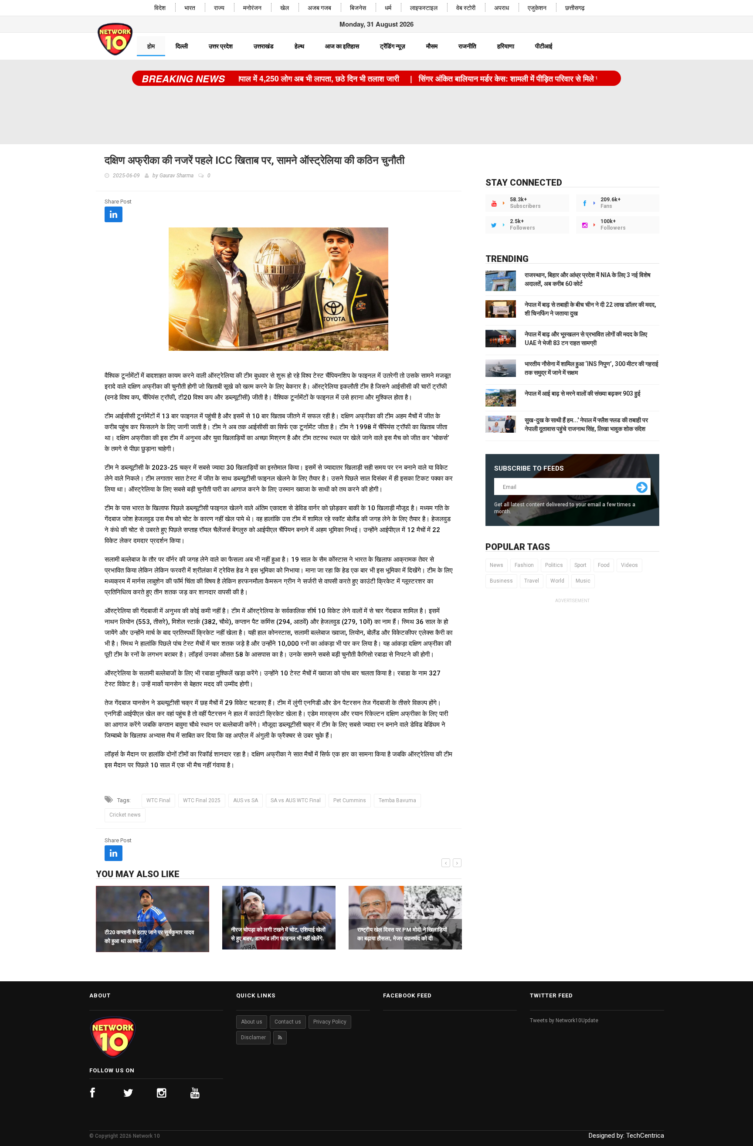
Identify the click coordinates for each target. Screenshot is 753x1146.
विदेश (160, 8)
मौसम (432, 46)
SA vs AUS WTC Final (296, 800)
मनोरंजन (252, 8)
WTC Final (158, 800)
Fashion (524, 565)
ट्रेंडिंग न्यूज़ (392, 46)
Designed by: (626, 1135)
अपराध (501, 8)
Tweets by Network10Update (564, 1020)
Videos (629, 565)
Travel (531, 581)
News (496, 565)
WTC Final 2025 (201, 800)
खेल (284, 8)
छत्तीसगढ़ (575, 8)
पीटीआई (544, 46)
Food (604, 565)
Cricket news (125, 815)
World (557, 581)
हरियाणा (505, 46)
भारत (189, 8)
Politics (554, 565)
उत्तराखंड (264, 46)
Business (501, 581)
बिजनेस (358, 8)
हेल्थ (299, 46)
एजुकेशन (537, 8)
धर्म (388, 8)
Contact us (288, 1022)
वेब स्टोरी (465, 8)
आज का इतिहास (342, 46)
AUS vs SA (245, 800)
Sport (580, 565)
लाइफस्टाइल (424, 8)
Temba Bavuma (397, 800)
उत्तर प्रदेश (221, 46)
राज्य (219, 8)
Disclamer (253, 1037)
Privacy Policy (329, 1022)
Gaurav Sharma (176, 176)
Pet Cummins (349, 800)
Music (583, 581)
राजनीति (467, 46)
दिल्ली (182, 46)
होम (151, 46)
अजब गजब (319, 8)
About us (251, 1022)
